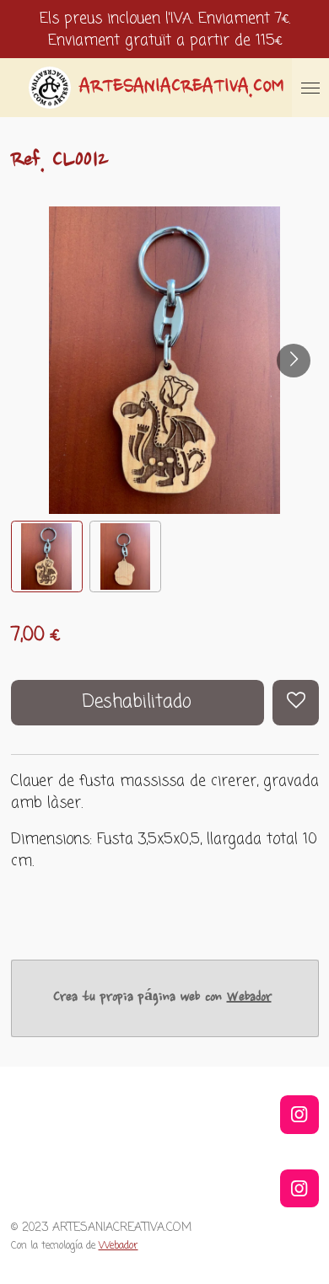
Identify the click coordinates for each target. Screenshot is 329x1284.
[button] (47, 556)
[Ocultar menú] (310, 87)
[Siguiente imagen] (293, 360)
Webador (249, 997)
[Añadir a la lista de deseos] (295, 702)
